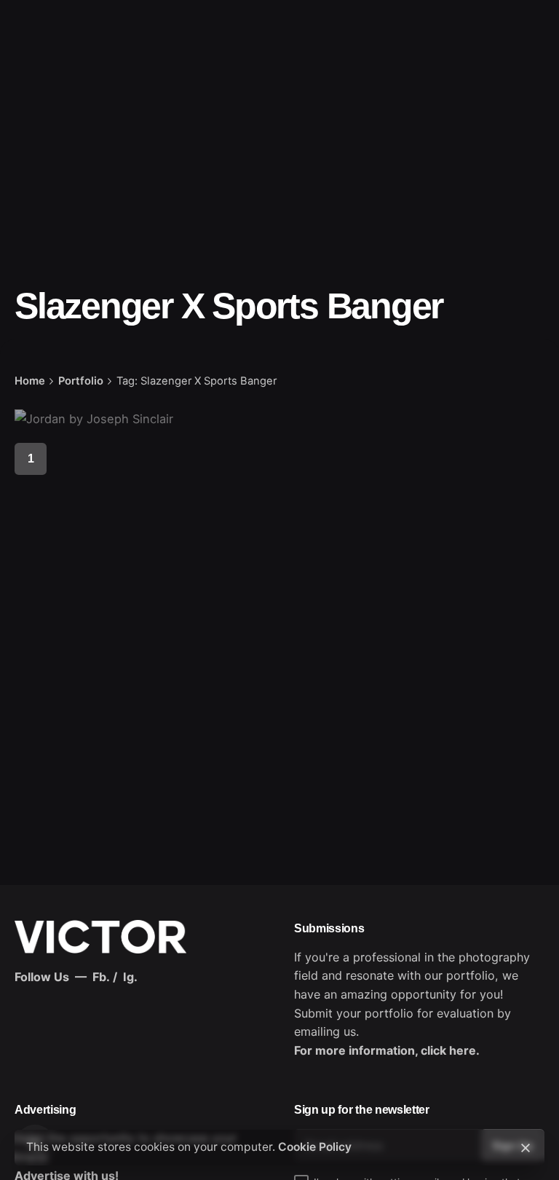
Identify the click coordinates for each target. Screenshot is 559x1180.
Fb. (101, 976)
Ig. (130, 976)
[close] (525, 1148)
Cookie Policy (315, 1147)
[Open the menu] (35, 70)
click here (448, 1050)
